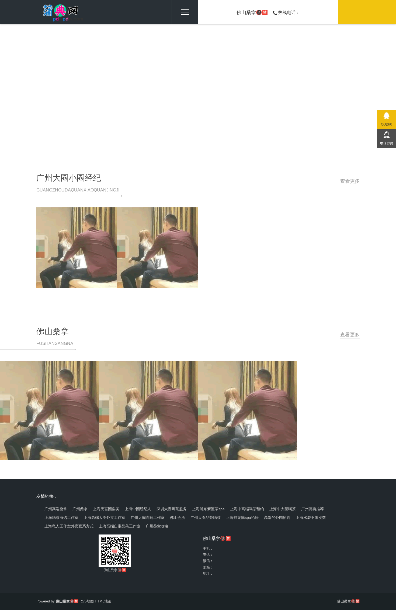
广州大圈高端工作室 (148, 517)
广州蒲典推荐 (312, 509)
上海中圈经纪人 (138, 509)
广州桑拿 (80, 509)
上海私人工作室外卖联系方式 (68, 526)
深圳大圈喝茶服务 (172, 509)
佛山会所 (177, 517)
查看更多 (350, 181)
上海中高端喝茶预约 (247, 509)
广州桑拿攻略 (157, 526)
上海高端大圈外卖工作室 (104, 517)
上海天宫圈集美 (106, 509)
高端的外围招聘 (277, 517)
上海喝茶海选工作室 (61, 517)
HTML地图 (103, 601)
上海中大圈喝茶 (282, 509)
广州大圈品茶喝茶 (205, 517)
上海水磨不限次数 (311, 517)
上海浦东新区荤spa (208, 509)
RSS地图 (86, 601)
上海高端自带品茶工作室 (119, 526)
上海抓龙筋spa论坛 (242, 517)
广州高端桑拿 (55, 509)
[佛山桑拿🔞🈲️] (60, 12)
